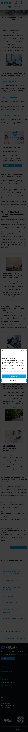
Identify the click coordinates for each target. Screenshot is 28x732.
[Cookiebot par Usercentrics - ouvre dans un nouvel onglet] (21, 350)
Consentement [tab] (4, 354)
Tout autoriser (14, 376)
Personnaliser (13, 380)
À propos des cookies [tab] (21, 354)
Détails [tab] (12, 354)
